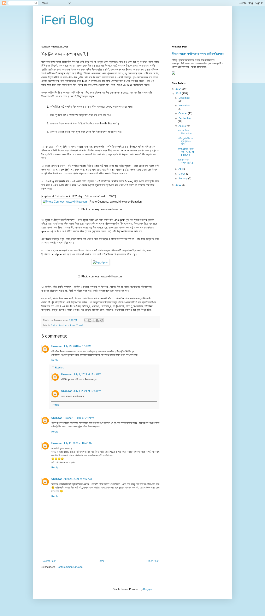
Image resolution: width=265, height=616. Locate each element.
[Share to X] (94, 320)
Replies (59, 367)
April (181, 169)
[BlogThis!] (90, 320)
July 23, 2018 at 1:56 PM (77, 346)
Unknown (56, 346)
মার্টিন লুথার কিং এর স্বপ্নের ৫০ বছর (185, 141)
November (184, 105)
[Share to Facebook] (98, 320)
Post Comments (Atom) (70, 567)
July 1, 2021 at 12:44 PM (87, 391)
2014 (179, 88)
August (182, 126)
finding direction (58, 325)
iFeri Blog (67, 20)
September (184, 118)
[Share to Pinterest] (102, 320)
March (182, 173)
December (184, 97)
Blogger (147, 589)
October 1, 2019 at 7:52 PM (79, 418)
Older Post (152, 561)
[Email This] (86, 320)
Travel (79, 325)
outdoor (71, 325)
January (183, 178)
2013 (179, 93)
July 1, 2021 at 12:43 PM (87, 374)
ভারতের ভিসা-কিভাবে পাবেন (185, 132)
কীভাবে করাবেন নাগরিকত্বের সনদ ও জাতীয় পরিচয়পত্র (198, 53)
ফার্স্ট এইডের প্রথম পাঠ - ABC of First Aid (186, 152)
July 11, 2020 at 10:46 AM (78, 443)
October (183, 113)
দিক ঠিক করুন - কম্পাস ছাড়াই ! (185, 161)
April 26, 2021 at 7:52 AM (78, 478)
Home (101, 561)
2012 (179, 184)
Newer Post (48, 561)
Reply (54, 360)
